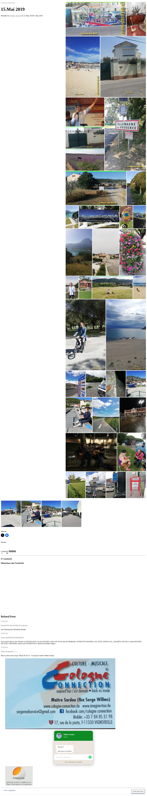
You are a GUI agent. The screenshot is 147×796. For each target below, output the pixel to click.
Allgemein (12, 551)
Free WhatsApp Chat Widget (74, 762)
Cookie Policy (11, 790)
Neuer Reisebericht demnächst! (12, 637)
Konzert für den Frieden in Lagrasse (14, 625)
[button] (96, 19)
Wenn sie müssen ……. (9, 651)
